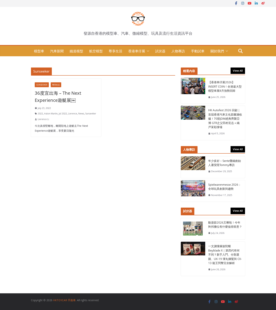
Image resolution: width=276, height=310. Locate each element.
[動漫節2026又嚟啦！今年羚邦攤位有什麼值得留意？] (193, 229)
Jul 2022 (63, 113)
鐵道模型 (76, 51)
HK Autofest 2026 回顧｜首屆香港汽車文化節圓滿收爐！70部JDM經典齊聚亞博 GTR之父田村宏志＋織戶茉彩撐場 (225, 118)
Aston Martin (51, 113)
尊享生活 (115, 51)
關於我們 (217, 51)
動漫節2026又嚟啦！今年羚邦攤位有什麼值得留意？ (225, 225)
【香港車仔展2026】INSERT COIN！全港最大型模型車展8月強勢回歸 (225, 86)
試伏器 (160, 51)
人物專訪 (178, 51)
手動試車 (197, 51)
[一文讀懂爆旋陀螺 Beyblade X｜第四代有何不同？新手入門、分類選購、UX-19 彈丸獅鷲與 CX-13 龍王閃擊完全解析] (193, 259)
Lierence (72, 113)
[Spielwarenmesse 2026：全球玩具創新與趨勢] (193, 191)
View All (238, 70)
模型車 (39, 51)
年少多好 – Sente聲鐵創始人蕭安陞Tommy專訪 (224, 163)
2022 (40, 113)
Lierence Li (43, 119)
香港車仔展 (136, 51)
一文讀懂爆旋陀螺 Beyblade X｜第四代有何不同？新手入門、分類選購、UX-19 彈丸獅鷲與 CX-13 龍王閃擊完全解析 (225, 254)
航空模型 (96, 51)
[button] (147, 51)
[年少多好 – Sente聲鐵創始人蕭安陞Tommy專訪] (193, 167)
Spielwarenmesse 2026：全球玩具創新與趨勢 (224, 187)
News (81, 113)
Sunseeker (41, 84)
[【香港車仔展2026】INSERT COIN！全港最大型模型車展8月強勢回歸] (193, 91)
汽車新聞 (57, 51)
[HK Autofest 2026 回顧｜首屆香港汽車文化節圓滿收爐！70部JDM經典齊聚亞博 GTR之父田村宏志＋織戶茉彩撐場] (193, 123)
